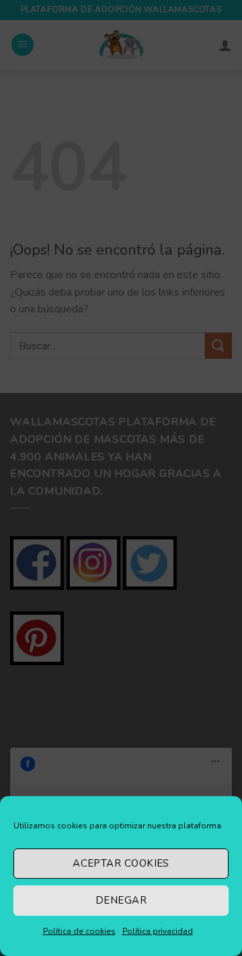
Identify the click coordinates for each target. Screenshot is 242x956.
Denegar (121, 900)
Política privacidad (157, 931)
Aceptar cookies (121, 863)
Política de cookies (79, 931)
